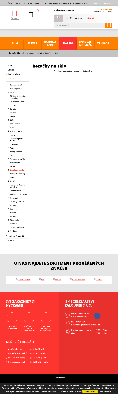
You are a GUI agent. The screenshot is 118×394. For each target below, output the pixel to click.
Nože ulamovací (16, 131)
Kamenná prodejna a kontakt (76, 3)
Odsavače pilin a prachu (16, 139)
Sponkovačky (15, 190)
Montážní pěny (39, 357)
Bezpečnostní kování (17, 353)
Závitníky (13, 224)
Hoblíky (13, 105)
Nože (12, 127)
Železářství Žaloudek (17, 53)
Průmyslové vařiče (17, 159)
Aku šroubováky (15, 349)
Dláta (12, 92)
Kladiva (13, 113)
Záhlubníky (14, 220)
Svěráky (13, 205)
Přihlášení (106, 3)
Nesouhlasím (105, 391)
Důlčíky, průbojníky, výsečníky (18, 97)
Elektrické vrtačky (40, 362)
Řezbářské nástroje (18, 174)
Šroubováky (14, 209)
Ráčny (12, 166)
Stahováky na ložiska (18, 194)
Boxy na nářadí (16, 85)
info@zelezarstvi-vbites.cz (101, 11)
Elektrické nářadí (17, 101)
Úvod (10, 3)
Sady (12, 177)
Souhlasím (90, 391)
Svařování (14, 198)
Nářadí (39, 53)
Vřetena (13, 216)
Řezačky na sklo (17, 170)
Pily (11, 155)
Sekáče (13, 181)
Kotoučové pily (39, 353)
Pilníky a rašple (16, 151)
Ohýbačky (14, 144)
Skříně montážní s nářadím (17, 186)
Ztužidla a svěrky (17, 227)
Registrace (95, 3)
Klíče (12, 120)
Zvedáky (13, 231)
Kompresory (15, 124)
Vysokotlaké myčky (16, 357)
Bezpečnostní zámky (17, 362)
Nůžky (12, 135)
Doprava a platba (52, 3)
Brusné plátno (16, 88)
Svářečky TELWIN (17, 201)
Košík (58, 17)
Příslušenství (15, 163)
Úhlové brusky (39, 349)
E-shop (31, 53)
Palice (12, 148)
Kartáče (13, 109)
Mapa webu (60, 377)
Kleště (12, 116)
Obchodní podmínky (32, 3)
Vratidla (13, 213)
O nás (18, 3)
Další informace (74, 391)
